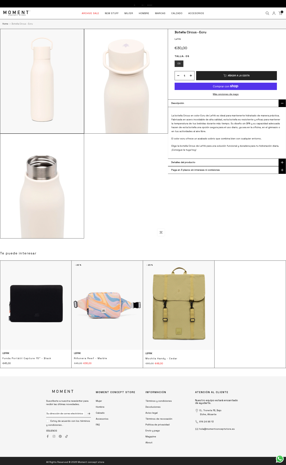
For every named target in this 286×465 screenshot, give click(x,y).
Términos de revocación (158, 418)
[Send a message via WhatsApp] (279, 458)
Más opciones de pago (226, 93)
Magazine (150, 436)
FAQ (98, 424)
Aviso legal (151, 412)
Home (5, 23)
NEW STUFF (112, 13)
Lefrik (5, 353)
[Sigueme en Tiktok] (66, 436)
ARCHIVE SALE (90, 13)
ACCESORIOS (196, 13)
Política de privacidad (157, 424)
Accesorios (102, 418)
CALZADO (177, 13)
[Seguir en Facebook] (47, 436)
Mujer (99, 400)
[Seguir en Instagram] (53, 436)
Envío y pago (152, 430)
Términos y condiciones (158, 400)
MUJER (128, 13)
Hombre (100, 406)
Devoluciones (153, 406)
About (148, 442)
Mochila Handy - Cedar (161, 358)
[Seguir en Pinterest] (60, 436)
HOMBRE (144, 13)
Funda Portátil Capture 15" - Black (26, 358)
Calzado (100, 412)
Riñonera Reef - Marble (90, 358)
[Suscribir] (87, 413)
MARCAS (160, 13)
